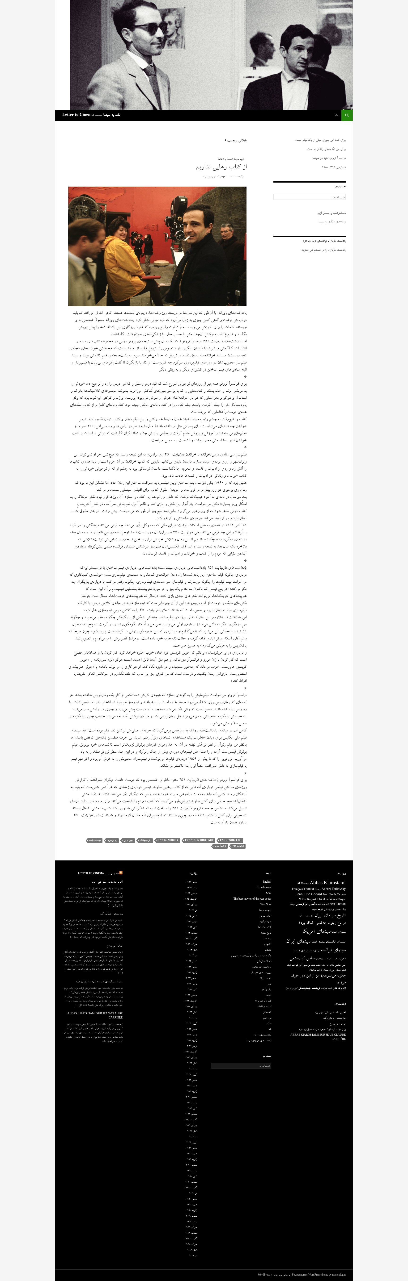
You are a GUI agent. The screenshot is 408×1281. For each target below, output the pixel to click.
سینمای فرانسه (95, 840)
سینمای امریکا (316, 931)
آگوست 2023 (191, 1001)
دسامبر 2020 (191, 1165)
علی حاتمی (340, 965)
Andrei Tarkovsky (334, 889)
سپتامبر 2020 (191, 1182)
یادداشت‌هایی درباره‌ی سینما (259, 1040)
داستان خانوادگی (264, 961)
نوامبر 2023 (192, 984)
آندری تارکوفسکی (305, 904)
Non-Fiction (338, 904)
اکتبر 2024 (192, 927)
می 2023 (193, 1018)
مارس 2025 (192, 922)
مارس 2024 (192, 967)
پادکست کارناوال (264, 927)
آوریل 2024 (191, 961)
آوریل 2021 (191, 1142)
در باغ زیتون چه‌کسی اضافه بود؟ (322, 923)
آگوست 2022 (191, 1052)
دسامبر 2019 (191, 1216)
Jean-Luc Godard (309, 895)
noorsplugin (339, 1275)
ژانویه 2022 (192, 1091)
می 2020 (193, 1193)
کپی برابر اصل (291, 988)
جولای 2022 (191, 1057)
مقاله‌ (269, 1023)
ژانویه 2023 (192, 1040)
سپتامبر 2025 (191, 893)
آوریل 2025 (191, 916)
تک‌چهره (267, 944)
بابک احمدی (340, 910)
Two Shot (265, 905)
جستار (302, 916)
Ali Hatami (303, 884)
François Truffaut (199, 840)
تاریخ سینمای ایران (330, 915)
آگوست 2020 (191, 1188)
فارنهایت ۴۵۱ (238, 846)
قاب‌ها (268, 995)
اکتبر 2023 (192, 990)
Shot (268, 893)
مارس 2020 (192, 1199)
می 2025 (193, 910)
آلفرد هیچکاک (145, 840)
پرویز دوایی (128, 840)
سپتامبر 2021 (191, 1114)
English (267, 882)
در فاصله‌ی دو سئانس (261, 967)
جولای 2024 (191, 944)
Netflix (302, 899)
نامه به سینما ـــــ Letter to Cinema (91, 115)
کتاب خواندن (326, 988)
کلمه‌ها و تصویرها (263, 1001)
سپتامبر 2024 (191, 933)
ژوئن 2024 (192, 950)
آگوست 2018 (191, 1239)
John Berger (339, 900)
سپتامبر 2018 (191, 1233)
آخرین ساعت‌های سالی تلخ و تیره (107, 882)
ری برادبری (112, 840)
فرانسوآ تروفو (220, 846)
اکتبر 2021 (192, 1108)
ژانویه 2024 (192, 973)
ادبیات (292, 904)
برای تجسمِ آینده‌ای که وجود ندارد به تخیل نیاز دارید (99, 982)
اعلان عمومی (265, 916)
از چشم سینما (265, 910)
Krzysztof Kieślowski (319, 899)
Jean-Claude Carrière (334, 895)
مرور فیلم (267, 1018)
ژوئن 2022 (192, 1063)
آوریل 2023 (191, 1023)
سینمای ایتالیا (318, 942)
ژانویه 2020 (192, 1210)
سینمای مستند (301, 950)
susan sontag (322, 904)
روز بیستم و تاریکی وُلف (111, 914)
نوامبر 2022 (192, 1046)
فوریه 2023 (192, 1035)
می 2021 (193, 1137)
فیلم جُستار (266, 990)
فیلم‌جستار (340, 970)
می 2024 (193, 956)
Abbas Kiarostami (328, 883)
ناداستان (312, 970)
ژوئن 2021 (192, 1131)
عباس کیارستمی (302, 958)
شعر (330, 959)
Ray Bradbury (168, 840)
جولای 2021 (191, 1125)
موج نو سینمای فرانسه (326, 970)
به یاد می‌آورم (265, 922)
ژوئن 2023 (192, 1012)
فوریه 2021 (192, 1154)
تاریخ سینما (239, 159)
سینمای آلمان (339, 932)
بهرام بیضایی (329, 910)
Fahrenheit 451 (231, 840)
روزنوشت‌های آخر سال (261, 973)
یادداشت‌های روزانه (262, 1035)
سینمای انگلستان (336, 942)
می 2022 (193, 1069)
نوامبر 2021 (192, 1103)
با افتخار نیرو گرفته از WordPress (274, 1275)
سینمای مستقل (314, 951)
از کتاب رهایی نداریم (221, 167)
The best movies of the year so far (252, 899)
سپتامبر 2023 (191, 995)
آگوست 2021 (191, 1120)
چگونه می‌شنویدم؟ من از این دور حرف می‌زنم (251, 956)
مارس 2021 (192, 1148)
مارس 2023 (192, 1029)
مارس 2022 (192, 1080)
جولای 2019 (191, 1227)
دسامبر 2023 (191, 978)
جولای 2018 (191, 1244)
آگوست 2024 (191, 939)
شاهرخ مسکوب (339, 959)
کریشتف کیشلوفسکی (309, 988)
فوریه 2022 (192, 1086)
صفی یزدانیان (322, 958)
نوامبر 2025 (192, 888)
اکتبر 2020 (192, 1176)
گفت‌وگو (267, 1012)
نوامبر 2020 (192, 1171)
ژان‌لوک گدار (339, 988)
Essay (318, 890)
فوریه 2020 (192, 1205)
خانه (336, 115)
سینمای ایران (298, 942)
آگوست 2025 (191, 899)
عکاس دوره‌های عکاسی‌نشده (322, 965)
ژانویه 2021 (192, 1159)
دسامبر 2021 (191, 1097)
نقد (269, 1029)
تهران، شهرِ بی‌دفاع (114, 946)
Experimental (264, 888)
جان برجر (310, 916)
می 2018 (193, 1256)
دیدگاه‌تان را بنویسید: (212, 177)
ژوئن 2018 (192, 1250)
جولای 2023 (191, 1007)
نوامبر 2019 (192, 1222)
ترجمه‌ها (267, 939)
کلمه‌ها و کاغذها (225, 159)
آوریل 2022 (191, 1074)
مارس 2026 (192, 882)
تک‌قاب (267, 950)
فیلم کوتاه (291, 965)
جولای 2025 (191, 905)
